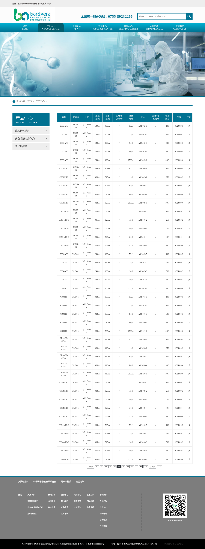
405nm (97, 211)
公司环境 (103, 514)
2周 (189, 126)
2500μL (131, 160)
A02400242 (143, 263)
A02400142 (143, 305)
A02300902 (179, 177)
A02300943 (143, 186)
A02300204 (179, 152)
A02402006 (179, 374)
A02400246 (143, 288)
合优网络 (80, 481)
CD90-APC (64, 126)
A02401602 (179, 434)
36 (115, 467)
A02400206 (179, 288)
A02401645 (143, 425)
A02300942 (143, 177)
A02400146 (143, 331)
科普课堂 (77, 501)
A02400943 (143, 399)
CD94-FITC (63, 382)
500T (167, 160)
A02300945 (143, 169)
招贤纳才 (90, 501)
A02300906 (179, 203)
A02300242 (143, 134)
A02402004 (179, 323)
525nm (107, 169)
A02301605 (179, 211)
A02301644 (143, 237)
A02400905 (179, 382)
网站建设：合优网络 (173, 544)
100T (167, 152)
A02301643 (143, 228)
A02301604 (179, 237)
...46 (145, 467)
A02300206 (179, 160)
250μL (131, 143)
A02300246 (143, 160)
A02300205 (179, 126)
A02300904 (179, 194)
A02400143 (143, 314)
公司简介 (103, 520)
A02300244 (143, 152)
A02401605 (179, 425)
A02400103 (179, 314)
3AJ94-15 (75, 254)
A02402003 (179, 357)
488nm (97, 169)
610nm (107, 340)
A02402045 (143, 340)
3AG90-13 (76, 126)
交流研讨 (77, 507)
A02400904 (179, 408)
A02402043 (143, 357)
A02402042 (143, 348)
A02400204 (179, 280)
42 (141, 467)
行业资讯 (51, 507)
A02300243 (143, 143)
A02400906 (179, 417)
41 (136, 467)
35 (110, 467)
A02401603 (179, 442)
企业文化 (103, 507)
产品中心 (40, 101)
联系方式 (90, 495)
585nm (107, 297)
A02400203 (179, 271)
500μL (131, 152)
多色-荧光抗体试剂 (34, 507)
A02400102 (179, 305)
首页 (29, 101)
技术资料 (64, 501)
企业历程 (103, 501)
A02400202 (179, 263)
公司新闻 (51, 501)
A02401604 (179, 451)
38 (123, 467)
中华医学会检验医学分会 (44, 481)
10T (167, 126)
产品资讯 (64, 507)
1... (97, 467)
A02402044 (143, 323)
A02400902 (179, 391)
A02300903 (179, 186)
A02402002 (179, 348)
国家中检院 (66, 481)
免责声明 (90, 507)
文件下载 (64, 514)
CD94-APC (64, 254)
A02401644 (143, 451)
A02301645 (143, 211)
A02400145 (143, 297)
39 (128, 467)
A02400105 (179, 297)
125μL (131, 134)
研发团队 (103, 495)
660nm (107, 126)
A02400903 (179, 399)
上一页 (90, 467)
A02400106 (179, 331)
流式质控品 (31, 514)
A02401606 (179, 459)
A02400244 (143, 280)
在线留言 (103, 526)
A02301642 (143, 220)
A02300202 (179, 134)
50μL (131, 126)
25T (167, 134)
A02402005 (179, 340)
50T (167, 143)
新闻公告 (51, 495)
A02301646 (143, 246)
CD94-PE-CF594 (64, 339)
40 (132, 467)
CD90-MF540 (64, 211)
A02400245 (143, 254)
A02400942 (143, 391)
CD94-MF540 (64, 425)
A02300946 (143, 203)
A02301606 (179, 246)
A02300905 (179, 169)
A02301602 (179, 220)
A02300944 (143, 194)
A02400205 (179, 254)
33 (101, 467)
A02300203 (179, 143)
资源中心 (64, 495)
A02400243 (143, 271)
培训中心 (77, 495)
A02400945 (143, 382)
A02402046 (143, 374)
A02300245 (143, 126)
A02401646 (143, 459)
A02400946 (143, 417)
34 (106, 467)
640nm (97, 126)
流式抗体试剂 (32, 501)
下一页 (152, 467)
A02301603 (179, 228)
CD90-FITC (63, 169)
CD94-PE (63, 297)
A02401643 (143, 442)
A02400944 (143, 408)
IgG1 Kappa (87, 126)
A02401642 (143, 434)
